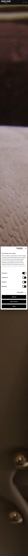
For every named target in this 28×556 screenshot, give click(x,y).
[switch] (24, 277)
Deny (14, 306)
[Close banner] (25, 248)
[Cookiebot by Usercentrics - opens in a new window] (17, 248)
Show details (20, 292)
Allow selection (14, 301)
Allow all (14, 296)
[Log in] (24, 2)
